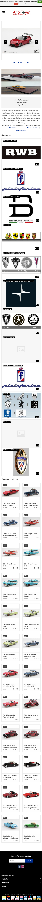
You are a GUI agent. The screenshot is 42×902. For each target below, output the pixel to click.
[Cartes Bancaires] (21, 899)
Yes (40, 1)
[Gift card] (12, 899)
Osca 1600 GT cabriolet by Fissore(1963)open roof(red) (31, 807)
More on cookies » (23, 4)
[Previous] (5, 42)
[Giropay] (8, 899)
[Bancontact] (17, 897)
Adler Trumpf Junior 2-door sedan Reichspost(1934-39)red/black (31, 716)
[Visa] (12, 897)
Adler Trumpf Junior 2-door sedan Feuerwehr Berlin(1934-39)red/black (10, 746)
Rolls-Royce (12, 128)
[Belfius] (34, 897)
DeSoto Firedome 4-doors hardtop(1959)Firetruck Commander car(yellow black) (10, 625)
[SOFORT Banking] (21, 897)
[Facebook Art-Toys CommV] (19, 866)
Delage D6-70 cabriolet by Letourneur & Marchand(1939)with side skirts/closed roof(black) (10, 777)
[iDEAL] (4, 897)
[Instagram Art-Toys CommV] (22, 866)
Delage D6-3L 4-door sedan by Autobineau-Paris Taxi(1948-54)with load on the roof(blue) (31, 504)
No (16, 4)
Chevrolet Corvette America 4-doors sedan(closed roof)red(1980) (9, 504)
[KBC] (4, 899)
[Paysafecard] (25, 899)
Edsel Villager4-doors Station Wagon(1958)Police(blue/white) (10, 595)
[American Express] (38, 897)
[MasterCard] (8, 897)
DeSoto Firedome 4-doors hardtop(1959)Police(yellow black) (10, 656)
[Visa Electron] (25, 897)
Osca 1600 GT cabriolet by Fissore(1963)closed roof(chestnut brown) (10, 807)
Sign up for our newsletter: (21, 856)
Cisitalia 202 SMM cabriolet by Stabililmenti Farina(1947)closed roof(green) (30, 837)
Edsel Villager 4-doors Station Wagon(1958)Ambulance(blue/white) (31, 595)
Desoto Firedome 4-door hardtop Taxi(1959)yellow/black (31, 625)
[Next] (36, 42)
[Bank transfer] (30, 899)
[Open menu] (4, 12)
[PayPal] (34, 899)
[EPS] (17, 899)
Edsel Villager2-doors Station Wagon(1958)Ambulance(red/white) (10, 565)
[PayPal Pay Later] (38, 899)
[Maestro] (30, 897)
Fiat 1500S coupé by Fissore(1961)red (9, 686)
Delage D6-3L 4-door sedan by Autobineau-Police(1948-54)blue (10, 535)
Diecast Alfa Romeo (33, 128)
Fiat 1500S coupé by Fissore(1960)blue (30, 686)
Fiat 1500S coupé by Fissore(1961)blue (30, 655)
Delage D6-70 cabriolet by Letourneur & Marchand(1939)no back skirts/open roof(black (31, 777)
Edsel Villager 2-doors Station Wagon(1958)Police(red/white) (31, 535)
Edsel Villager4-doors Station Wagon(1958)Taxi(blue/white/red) (31, 565)
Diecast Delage (21, 130)
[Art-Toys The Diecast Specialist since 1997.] (24, 12)
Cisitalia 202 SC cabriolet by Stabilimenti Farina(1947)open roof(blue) (10, 837)
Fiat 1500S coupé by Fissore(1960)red (9, 716)
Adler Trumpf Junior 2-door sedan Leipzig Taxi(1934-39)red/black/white (31, 746)
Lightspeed (31, 894)
